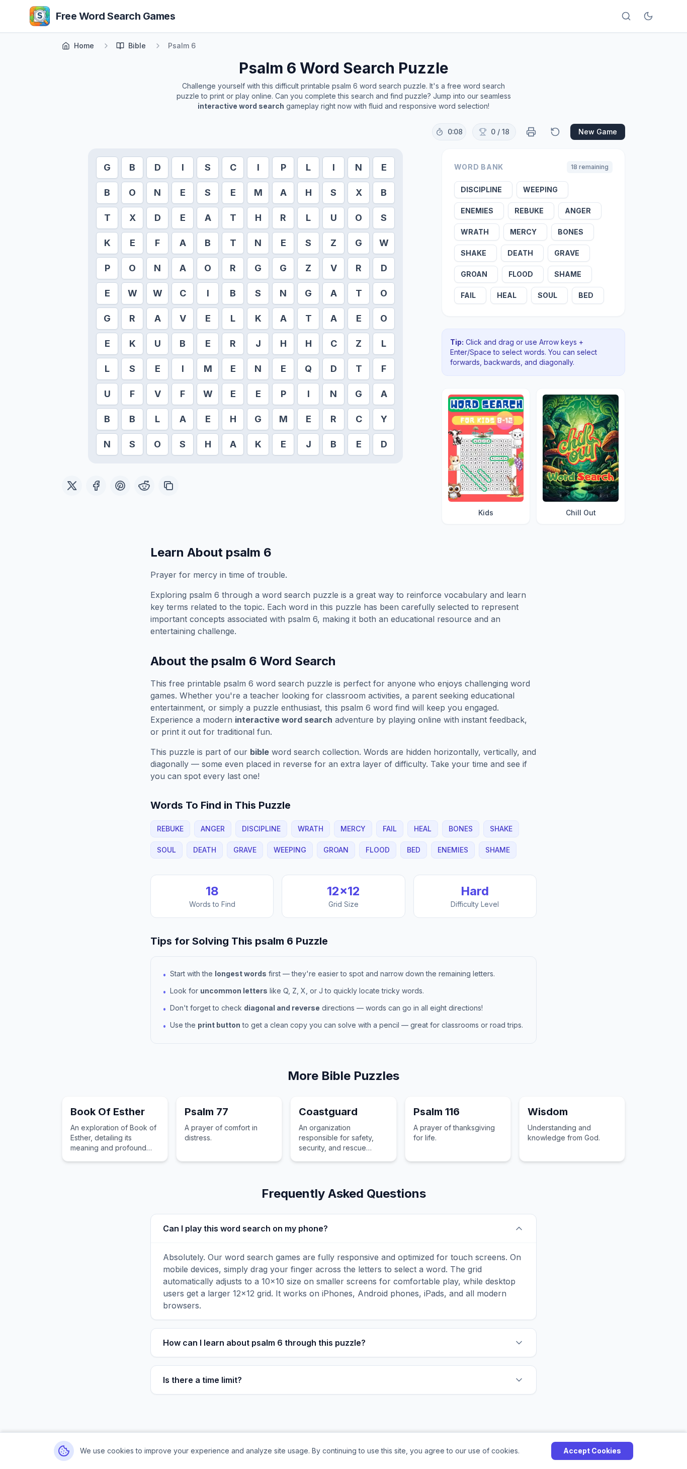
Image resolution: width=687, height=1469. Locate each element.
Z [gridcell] (333, 243)
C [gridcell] (233, 167)
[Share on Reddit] (144, 486)
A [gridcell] (283, 192)
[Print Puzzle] (531, 132)
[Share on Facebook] (96, 486)
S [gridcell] (208, 167)
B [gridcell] (132, 167)
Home (84, 45)
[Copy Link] (168, 486)
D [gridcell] (157, 167)
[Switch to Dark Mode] (648, 16)
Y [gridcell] (384, 419)
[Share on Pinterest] (120, 486)
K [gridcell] (107, 243)
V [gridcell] (333, 268)
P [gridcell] (283, 167)
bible (137, 45)
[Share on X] (72, 486)
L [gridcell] (308, 167)
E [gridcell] (384, 167)
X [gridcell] (359, 192)
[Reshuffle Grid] (555, 132)
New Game (597, 131)
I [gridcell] (183, 167)
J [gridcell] (258, 343)
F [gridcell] (157, 243)
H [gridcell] (308, 192)
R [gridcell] (283, 217)
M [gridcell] (258, 192)
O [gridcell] (132, 192)
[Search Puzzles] (626, 16)
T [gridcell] (107, 217)
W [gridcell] (384, 243)
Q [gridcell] (308, 368)
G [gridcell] (107, 167)
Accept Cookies (592, 1450)
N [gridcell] (358, 167)
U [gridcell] (333, 217)
